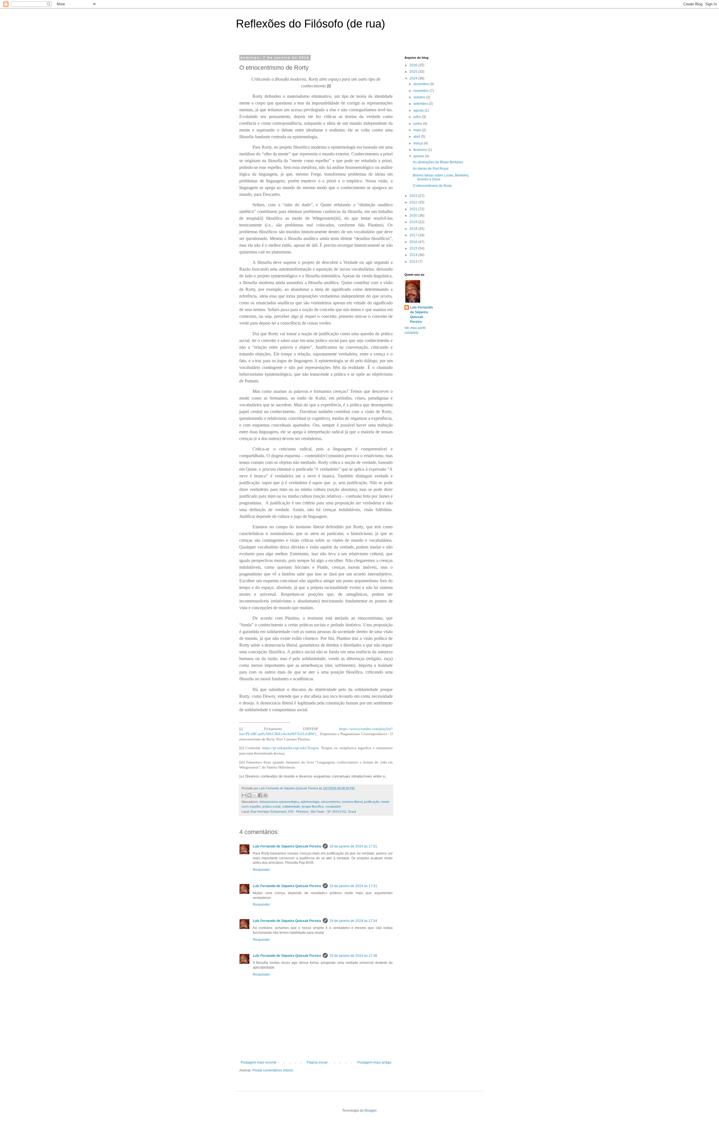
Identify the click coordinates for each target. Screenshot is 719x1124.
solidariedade (291, 806)
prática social (271, 806)
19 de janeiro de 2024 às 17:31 (353, 846)
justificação (371, 801)
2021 (413, 209)
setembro (421, 104)
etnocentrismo (330, 801)
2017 (413, 235)
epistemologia (310, 801)
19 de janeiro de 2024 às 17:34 (353, 921)
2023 (413, 196)
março (418, 143)
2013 (413, 262)
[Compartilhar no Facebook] (260, 795)
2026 (413, 65)
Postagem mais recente (259, 1062)
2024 (413, 78)
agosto (419, 110)
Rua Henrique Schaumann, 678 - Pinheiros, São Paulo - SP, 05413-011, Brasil (303, 811)
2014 (413, 255)
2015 (413, 248)
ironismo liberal (352, 801)
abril (417, 137)
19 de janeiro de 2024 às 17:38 (353, 956)
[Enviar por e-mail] (244, 795)
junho (418, 124)
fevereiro (420, 150)
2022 (413, 202)
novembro (421, 91)
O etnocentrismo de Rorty (432, 186)
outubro (419, 97)
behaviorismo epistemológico (279, 801)
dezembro (421, 84)
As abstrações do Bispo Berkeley (438, 162)
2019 (413, 222)
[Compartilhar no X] (255, 795)
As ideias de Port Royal (431, 169)
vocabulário (333, 806)
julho (417, 117)
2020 (413, 215)
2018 (413, 229)
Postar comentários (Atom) (272, 1070)
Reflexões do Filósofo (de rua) (310, 23)
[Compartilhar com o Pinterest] (265, 795)
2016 (413, 242)
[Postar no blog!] (249, 795)
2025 (413, 72)
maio (417, 130)
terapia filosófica (313, 806)
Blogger (370, 1110)
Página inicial (317, 1062)
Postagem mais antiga (374, 1062)
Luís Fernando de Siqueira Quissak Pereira (287, 846)
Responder (261, 870)
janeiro (419, 156)
